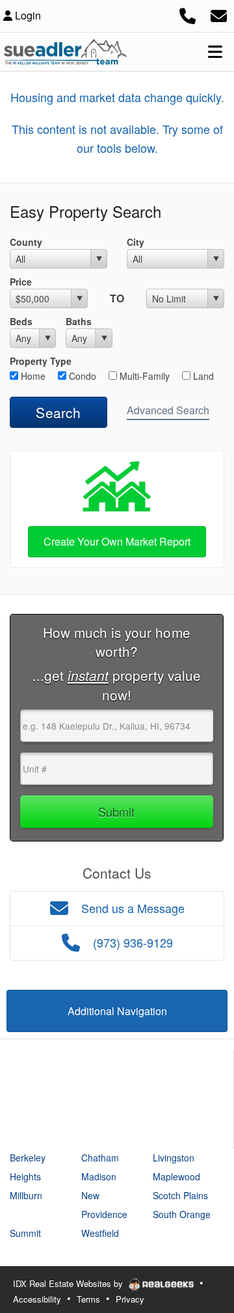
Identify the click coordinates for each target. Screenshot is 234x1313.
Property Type (41, 360)
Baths (79, 321)
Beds (21, 321)
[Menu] (215, 51)
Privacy (130, 1299)
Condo (81, 375)
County (26, 241)
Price (21, 281)
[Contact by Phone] (187, 14)
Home (32, 375)
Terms (88, 1299)
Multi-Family (143, 375)
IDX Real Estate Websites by (69, 1283)
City (135, 241)
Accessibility (37, 1299)
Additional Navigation (117, 1010)
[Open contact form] (219, 14)
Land (202, 375)
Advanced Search (168, 410)
